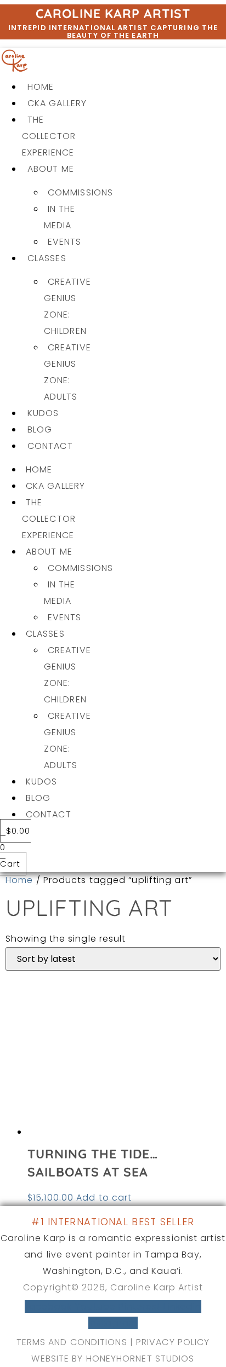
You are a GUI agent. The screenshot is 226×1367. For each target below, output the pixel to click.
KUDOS (43, 413)
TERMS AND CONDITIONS (71, 1342)
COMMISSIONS (80, 192)
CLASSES (46, 258)
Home (19, 880)
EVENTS (65, 241)
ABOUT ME (50, 169)
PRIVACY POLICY (173, 1342)
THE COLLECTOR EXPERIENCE (49, 136)
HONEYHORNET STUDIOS (140, 1358)
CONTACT (50, 446)
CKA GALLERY (57, 103)
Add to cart (104, 1197)
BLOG (39, 429)
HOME (40, 86)
